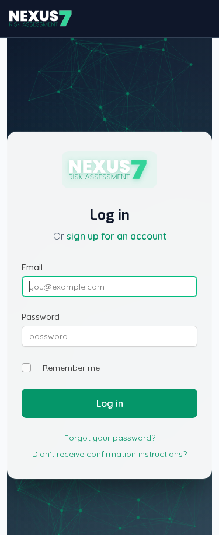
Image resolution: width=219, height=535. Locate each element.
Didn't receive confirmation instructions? (109, 454)
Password (41, 317)
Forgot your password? (109, 437)
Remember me (71, 367)
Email (32, 267)
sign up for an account (116, 236)
